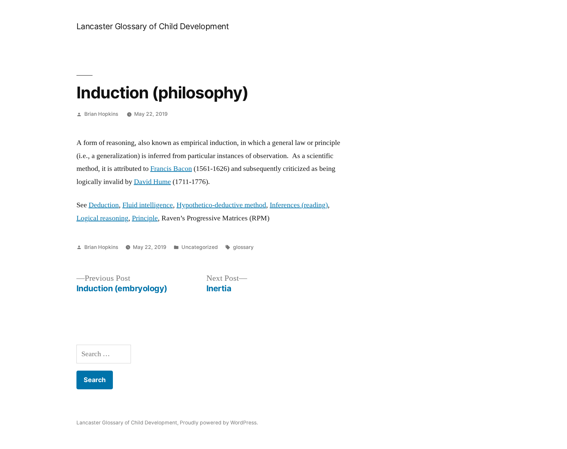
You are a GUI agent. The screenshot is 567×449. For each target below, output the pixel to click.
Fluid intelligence (147, 205)
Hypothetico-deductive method (221, 205)
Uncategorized (199, 247)
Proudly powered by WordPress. (219, 422)
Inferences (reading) (299, 205)
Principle (145, 218)
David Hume (152, 181)
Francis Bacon (171, 168)
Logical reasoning (102, 218)
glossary (243, 247)
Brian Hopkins (101, 114)
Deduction (104, 205)
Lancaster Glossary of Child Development (152, 26)
